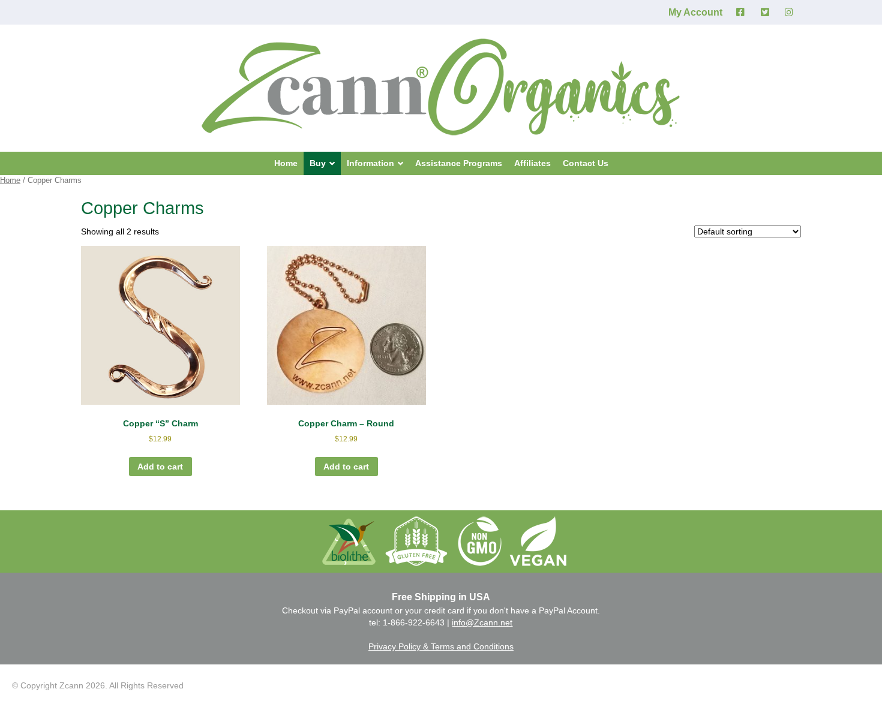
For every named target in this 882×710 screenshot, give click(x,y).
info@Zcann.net (482, 622)
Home (10, 180)
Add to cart (160, 466)
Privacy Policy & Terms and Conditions (441, 646)
